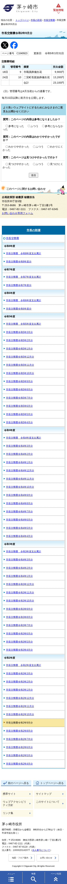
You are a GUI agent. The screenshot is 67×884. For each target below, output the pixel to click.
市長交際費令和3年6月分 (19, 633)
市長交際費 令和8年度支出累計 (23, 253)
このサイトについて (47, 801)
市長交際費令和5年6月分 (19, 406)
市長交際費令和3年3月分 (19, 673)
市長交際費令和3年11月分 (20, 592)
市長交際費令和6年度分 (18, 308)
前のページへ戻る (18, 783)
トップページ (22, 20)
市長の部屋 (36, 20)
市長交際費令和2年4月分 (19, 763)
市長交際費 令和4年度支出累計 (23, 437)
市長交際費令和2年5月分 (19, 755)
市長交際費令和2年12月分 (20, 698)
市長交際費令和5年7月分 (19, 397)
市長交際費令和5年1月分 (19, 348)
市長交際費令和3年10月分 (20, 600)
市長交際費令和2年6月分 (19, 747)
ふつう (34, 126)
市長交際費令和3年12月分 (20, 584)
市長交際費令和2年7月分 (19, 739)
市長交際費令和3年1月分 (19, 689)
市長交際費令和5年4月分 (19, 422)
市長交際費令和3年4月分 (19, 649)
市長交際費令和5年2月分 (19, 340)
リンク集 (8, 813)
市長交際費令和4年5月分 (19, 528)
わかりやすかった (18, 146)
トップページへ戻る (52, 783)
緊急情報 (58, 10)
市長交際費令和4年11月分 (20, 478)
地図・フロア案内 (20, 858)
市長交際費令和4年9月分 (19, 495)
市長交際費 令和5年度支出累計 (23, 323)
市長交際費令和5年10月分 (20, 373)
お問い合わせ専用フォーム (17, 213)
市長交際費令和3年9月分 (19, 609)
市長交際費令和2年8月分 (19, 730)
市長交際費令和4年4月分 (19, 536)
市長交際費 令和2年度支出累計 (23, 665)
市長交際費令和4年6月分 (19, 519)
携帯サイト (9, 793)
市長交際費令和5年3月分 (19, 332)
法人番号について (41, 850)
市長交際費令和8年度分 (18, 261)
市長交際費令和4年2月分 (19, 454)
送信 (33, 175)
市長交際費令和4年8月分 (19, 503)
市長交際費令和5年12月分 (20, 356)
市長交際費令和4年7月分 (19, 511)
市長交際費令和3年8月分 (19, 617)
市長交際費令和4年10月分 (20, 487)
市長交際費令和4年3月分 (19, 445)
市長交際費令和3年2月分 (19, 681)
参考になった (16, 126)
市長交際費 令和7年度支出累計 (23, 276)
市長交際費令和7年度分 (18, 285)
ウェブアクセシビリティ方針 (14, 803)
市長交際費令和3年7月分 (19, 625)
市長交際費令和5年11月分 (20, 365)
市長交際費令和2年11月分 (20, 706)
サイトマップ (44, 793)
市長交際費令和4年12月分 (20, 470)
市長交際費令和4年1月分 (19, 462)
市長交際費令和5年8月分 (19, 389)
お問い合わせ (46, 858)
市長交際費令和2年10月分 (20, 714)
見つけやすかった (18, 164)
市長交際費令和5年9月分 (19, 381)
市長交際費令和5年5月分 (19, 414)
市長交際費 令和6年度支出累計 (23, 300)
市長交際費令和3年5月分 (19, 641)
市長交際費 (49, 20)
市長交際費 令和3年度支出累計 (23, 551)
